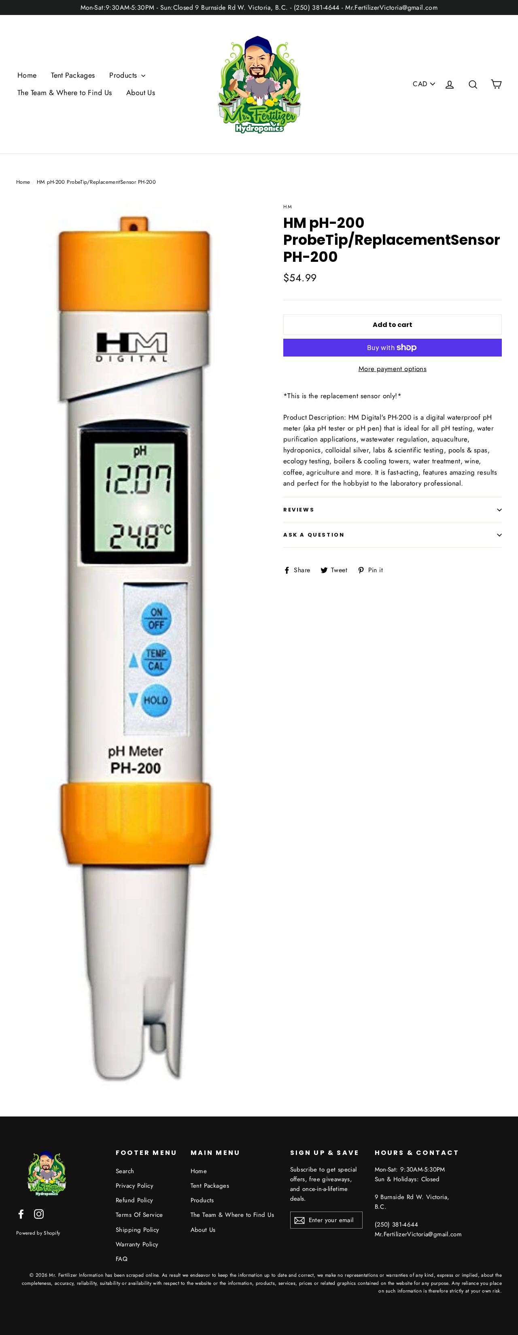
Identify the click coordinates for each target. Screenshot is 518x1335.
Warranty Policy (137, 1244)
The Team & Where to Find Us (64, 92)
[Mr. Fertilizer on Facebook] (21, 1213)
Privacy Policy (134, 1185)
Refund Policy (134, 1200)
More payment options (393, 369)
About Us (140, 92)
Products (124, 75)
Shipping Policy (137, 1229)
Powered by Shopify (38, 1232)
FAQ (121, 1258)
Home (27, 75)
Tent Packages (73, 75)
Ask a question (313, 535)
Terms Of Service (139, 1214)
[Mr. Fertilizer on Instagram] (39, 1213)
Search (125, 1171)
